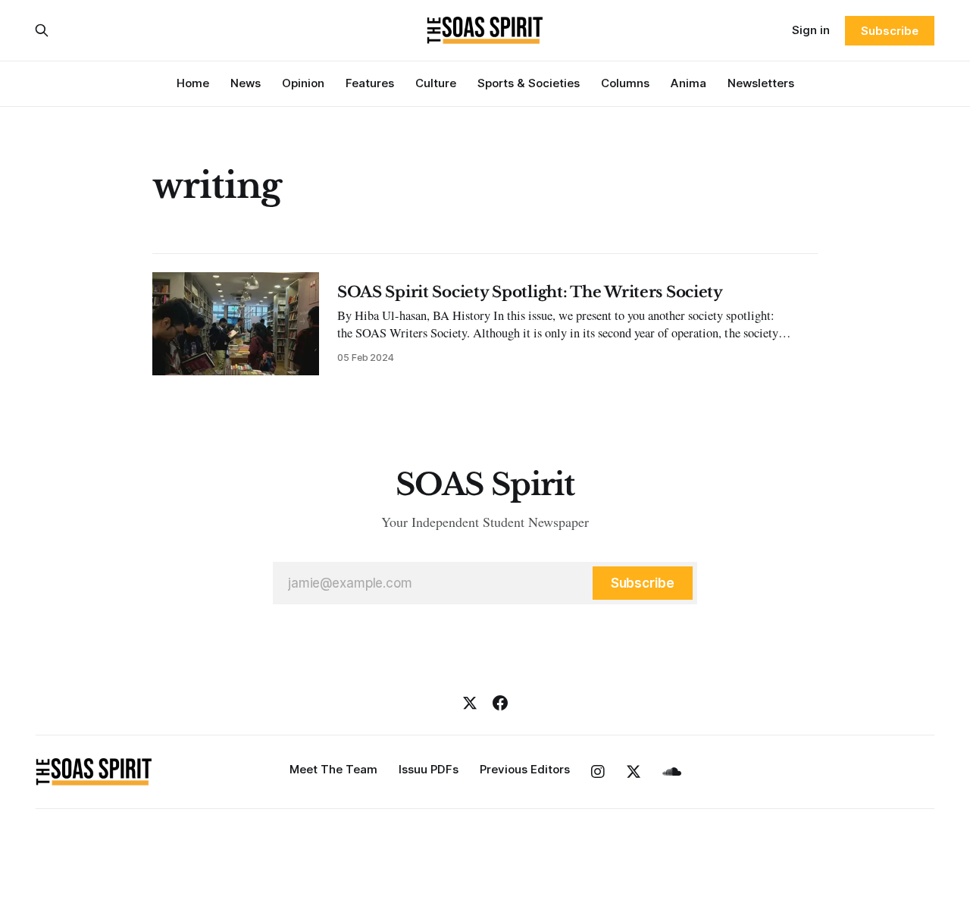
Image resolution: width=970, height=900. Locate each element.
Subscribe (889, 31)
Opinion (303, 83)
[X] (469, 702)
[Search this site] (41, 30)
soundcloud (671, 772)
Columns (625, 83)
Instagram (598, 772)
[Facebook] (500, 702)
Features (370, 83)
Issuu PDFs (428, 769)
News (245, 83)
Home (193, 83)
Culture (435, 83)
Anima (688, 83)
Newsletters (761, 83)
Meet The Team (333, 769)
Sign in (811, 30)
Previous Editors (525, 769)
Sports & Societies (528, 83)
